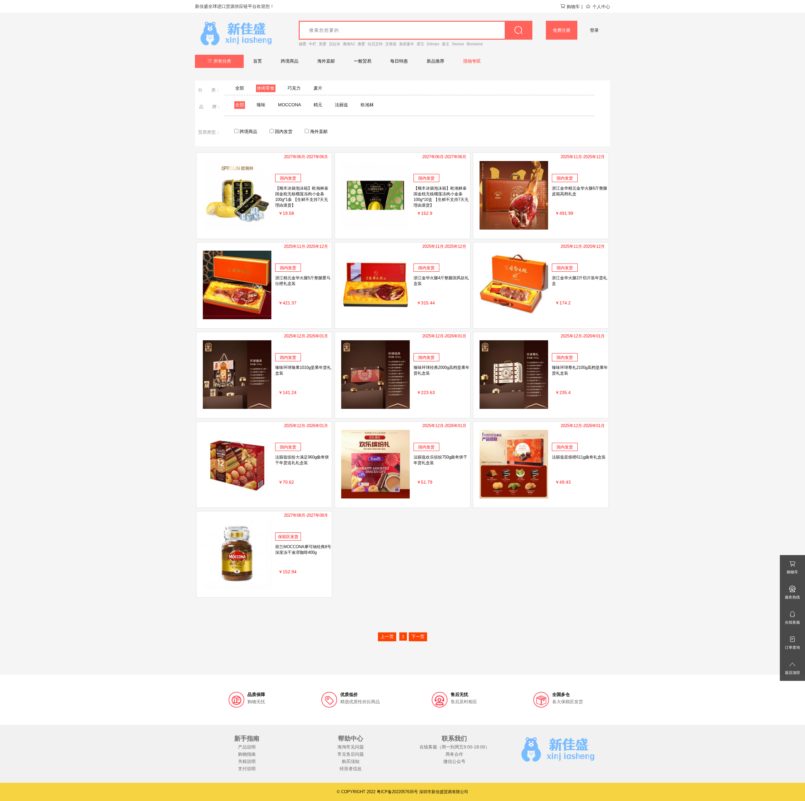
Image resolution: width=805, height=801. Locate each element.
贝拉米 (334, 44)
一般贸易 (362, 61)
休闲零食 (266, 88)
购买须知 (350, 761)
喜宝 (420, 44)
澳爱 (361, 44)
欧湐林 (367, 104)
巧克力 (294, 88)
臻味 (261, 104)
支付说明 (247, 768)
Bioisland (475, 44)
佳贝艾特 (375, 44)
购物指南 (247, 754)
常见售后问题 (350, 754)
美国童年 (406, 44)
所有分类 (222, 61)
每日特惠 (399, 61)
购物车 (573, 6)
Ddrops (433, 44)
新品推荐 (435, 61)
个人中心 (601, 6)
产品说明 (247, 746)
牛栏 (312, 44)
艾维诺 (391, 44)
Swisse (458, 44)
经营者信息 (351, 768)
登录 (594, 30)
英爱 (322, 44)
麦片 (318, 88)
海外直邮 (326, 61)
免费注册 (561, 30)
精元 (318, 104)
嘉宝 (445, 44)
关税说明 (247, 761)
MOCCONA (289, 104)
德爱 (302, 44)
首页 (257, 61)
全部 (239, 88)
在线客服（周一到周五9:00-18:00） (454, 746)
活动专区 (472, 61)
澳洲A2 (349, 44)
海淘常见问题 (350, 746)
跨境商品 (289, 61)
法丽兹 (341, 104)
